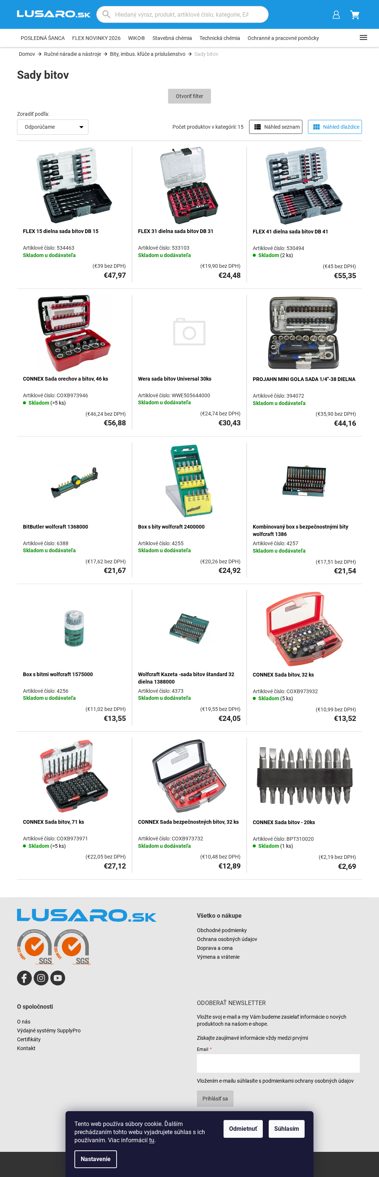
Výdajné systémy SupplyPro (49, 1030)
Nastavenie (96, 1159)
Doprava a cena (215, 948)
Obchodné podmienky (222, 930)
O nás (23, 1021)
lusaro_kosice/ (41, 978)
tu (151, 1140)
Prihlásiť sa (215, 1099)
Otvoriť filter (189, 96)
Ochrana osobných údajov (227, 939)
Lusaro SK (24, 978)
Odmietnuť (243, 1128)
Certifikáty (29, 1039)
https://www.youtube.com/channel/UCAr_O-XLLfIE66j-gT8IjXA (57, 978)
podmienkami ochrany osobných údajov (308, 1081)
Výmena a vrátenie (218, 957)
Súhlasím (286, 1128)
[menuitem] (42, 38)
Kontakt (26, 1048)
